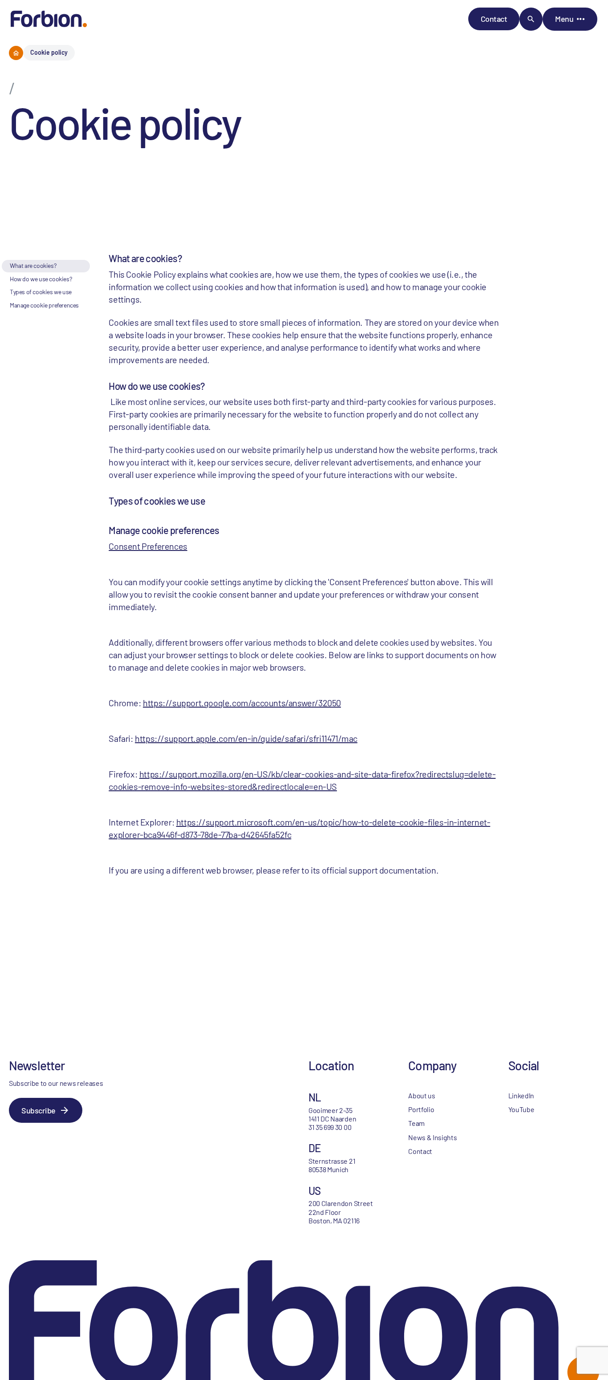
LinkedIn (521, 1095)
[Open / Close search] (531, 19)
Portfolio (421, 1109)
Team (416, 1123)
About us (421, 1095)
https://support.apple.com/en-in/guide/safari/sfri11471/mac (246, 738)
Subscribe (38, 1110)
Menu (564, 19)
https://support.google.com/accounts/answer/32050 (242, 702)
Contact (494, 19)
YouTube (521, 1109)
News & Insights (432, 1137)
